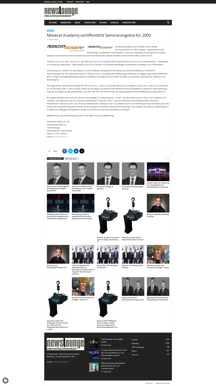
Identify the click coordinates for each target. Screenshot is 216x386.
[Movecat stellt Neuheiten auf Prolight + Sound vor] (83, 286)
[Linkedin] (76, 151)
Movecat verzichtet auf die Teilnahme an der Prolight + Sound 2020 (82, 188)
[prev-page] (165, 158)
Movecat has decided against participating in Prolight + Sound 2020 (58, 188)
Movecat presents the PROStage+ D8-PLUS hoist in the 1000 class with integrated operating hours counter (57, 325)
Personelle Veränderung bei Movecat (132, 187)
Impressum (148, 383)
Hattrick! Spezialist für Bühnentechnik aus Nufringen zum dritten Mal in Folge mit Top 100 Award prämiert (83, 269)
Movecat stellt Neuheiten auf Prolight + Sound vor (83, 298)
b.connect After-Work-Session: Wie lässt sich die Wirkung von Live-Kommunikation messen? (114, 352)
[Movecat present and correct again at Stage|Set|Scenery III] (108, 215)
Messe (77, 22)
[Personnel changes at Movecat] (108, 173)
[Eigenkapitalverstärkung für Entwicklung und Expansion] (158, 286)
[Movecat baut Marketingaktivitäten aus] (58, 254)
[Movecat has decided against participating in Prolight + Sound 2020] (58, 173)
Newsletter (79, 2)
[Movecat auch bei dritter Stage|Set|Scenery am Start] (133, 215)
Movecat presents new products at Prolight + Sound (158, 266)
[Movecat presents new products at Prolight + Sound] (158, 254)
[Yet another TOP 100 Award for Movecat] (108, 254)
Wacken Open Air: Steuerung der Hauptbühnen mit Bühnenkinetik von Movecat (158, 185)
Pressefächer (129, 22)
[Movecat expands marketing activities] (158, 203)
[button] (168, 22)
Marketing (65, 22)
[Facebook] (64, 151)
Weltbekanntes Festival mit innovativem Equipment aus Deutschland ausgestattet (57, 216)
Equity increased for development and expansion (133, 298)
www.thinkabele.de (61, 137)
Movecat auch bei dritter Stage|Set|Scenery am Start (132, 238)
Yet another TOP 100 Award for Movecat (107, 266)
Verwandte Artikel (55, 159)
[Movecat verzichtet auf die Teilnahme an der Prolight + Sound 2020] (83, 173)
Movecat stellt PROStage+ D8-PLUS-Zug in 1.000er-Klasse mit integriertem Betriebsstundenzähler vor (107, 324)
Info (88, 2)
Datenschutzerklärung (162, 383)
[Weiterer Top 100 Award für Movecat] (133, 254)
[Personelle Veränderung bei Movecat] (133, 173)
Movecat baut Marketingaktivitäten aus (56, 266)
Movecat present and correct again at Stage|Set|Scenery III (108, 239)
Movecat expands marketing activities (158, 215)
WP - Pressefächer (57, 28)
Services (115, 22)
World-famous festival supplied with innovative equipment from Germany (82, 216)
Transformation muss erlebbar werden (112, 340)
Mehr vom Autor (71, 159)
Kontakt (70, 2)
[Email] (81, 151)
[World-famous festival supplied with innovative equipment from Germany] (83, 203)
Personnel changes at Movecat (105, 187)
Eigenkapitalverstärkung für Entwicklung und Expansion (158, 298)
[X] (70, 151)
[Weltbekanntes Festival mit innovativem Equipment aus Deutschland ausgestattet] (58, 203)
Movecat (67, 28)
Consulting (90, 22)
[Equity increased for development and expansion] (133, 286)
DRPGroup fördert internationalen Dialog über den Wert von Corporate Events (113, 365)
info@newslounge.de (60, 362)
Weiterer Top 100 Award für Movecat (132, 266)
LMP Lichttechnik (138, 347)
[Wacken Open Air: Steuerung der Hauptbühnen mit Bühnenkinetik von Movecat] (158, 171)
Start (48, 28)
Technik (103, 22)
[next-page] (168, 158)
